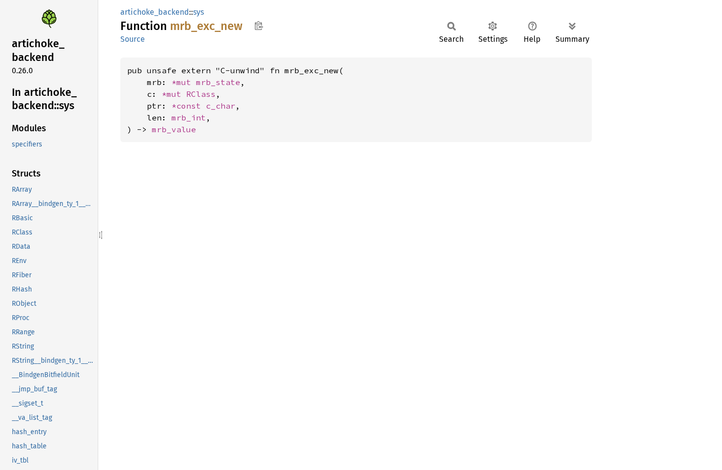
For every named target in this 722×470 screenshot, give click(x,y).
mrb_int (188, 117)
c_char (220, 106)
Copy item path (258, 25)
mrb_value (174, 129)
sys (198, 12)
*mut (183, 82)
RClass (201, 94)
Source (132, 39)
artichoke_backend (154, 12)
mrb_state (218, 82)
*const (188, 106)
